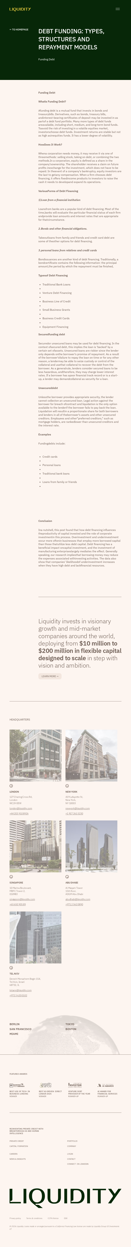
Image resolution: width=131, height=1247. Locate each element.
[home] (20, 9)
